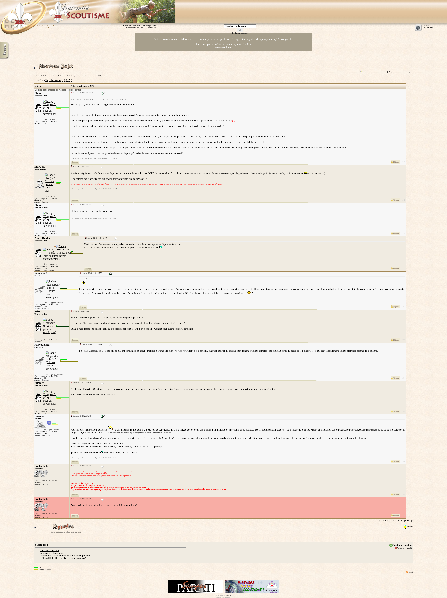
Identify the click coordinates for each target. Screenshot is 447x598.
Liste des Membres (131, 28)
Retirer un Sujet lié (404, 548)
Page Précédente (53, 80)
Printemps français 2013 (93, 76)
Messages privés (150, 25)
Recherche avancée (240, 33)
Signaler (410, 526)
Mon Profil (137, 25)
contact (228, 595)
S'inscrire (126, 25)
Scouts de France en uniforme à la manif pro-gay (65, 555)
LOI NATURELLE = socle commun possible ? (63, 558)
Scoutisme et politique (51, 553)
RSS (411, 571)
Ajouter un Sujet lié (402, 545)
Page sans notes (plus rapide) (401, 72)
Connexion (151, 28)
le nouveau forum (223, 47)
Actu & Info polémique (73, 76)
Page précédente (394, 520)
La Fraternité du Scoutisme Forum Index (48, 76)
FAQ (142, 28)
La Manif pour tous (49, 550)
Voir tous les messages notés (375, 72)
